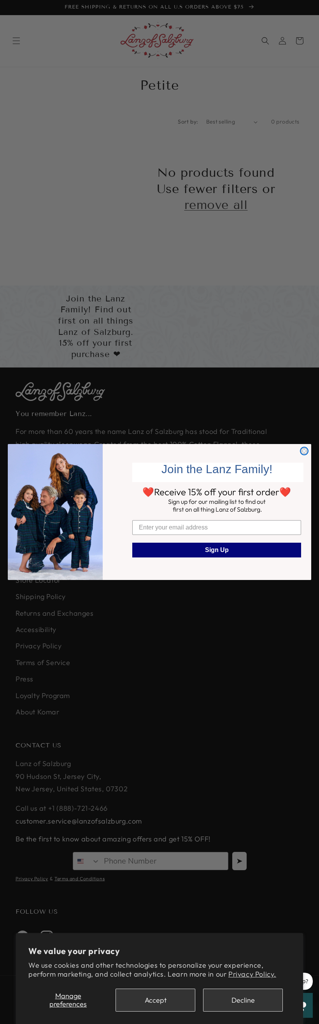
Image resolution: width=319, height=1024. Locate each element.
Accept (156, 1000)
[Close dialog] (304, 451)
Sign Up (217, 550)
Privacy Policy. (252, 974)
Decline (243, 1000)
